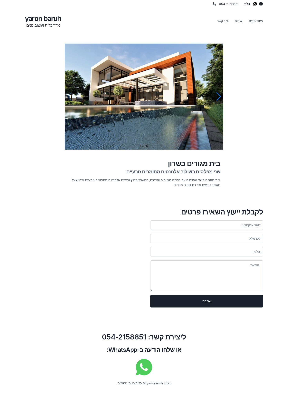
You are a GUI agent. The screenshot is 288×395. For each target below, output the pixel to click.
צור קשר (222, 21)
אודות (238, 21)
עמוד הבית (256, 21)
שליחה (206, 301)
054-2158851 (229, 4)
